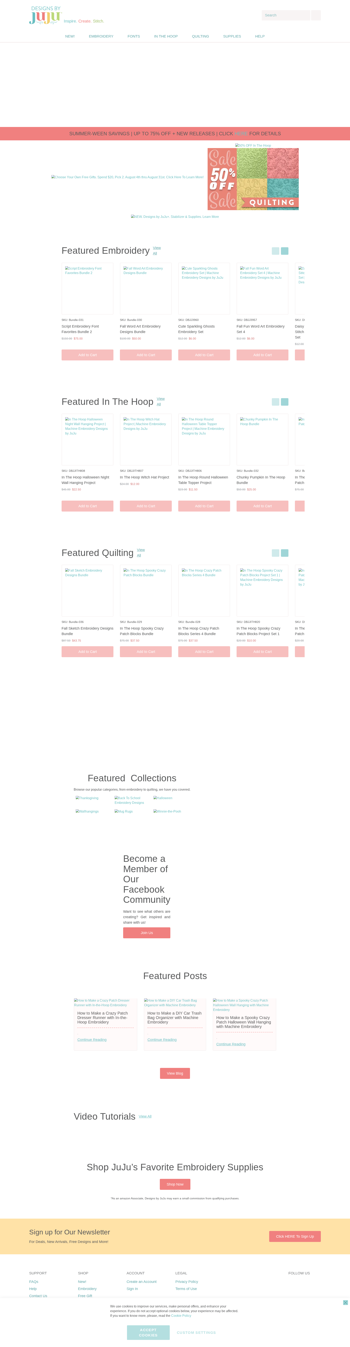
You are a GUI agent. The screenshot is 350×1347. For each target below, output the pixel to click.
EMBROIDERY (101, 36)
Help (33, 1289)
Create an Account (142, 1282)
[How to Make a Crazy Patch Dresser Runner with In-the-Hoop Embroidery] (105, 1005)
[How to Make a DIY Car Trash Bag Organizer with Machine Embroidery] (175, 1005)
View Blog (175, 1073)
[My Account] (277, 36)
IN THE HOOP (166, 36)
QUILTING (200, 36)
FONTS (134, 36)
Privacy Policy (186, 1282)
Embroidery (87, 1289)
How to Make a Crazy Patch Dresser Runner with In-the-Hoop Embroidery (102, 1017)
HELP (260, 36)
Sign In (132, 1289)
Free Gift (85, 1296)
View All (157, 250)
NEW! (70, 36)
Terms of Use (186, 1289)
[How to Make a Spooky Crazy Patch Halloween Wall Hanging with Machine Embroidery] (244, 1010)
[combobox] (286, 15)
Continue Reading (92, 1040)
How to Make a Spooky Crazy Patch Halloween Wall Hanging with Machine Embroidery (243, 1022)
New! (82, 1282)
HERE (241, 133)
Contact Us (38, 1296)
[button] (285, 36)
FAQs (33, 1282)
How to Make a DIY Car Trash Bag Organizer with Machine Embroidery (174, 1017)
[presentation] (284, 251)
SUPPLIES (232, 36)
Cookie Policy (181, 1315)
